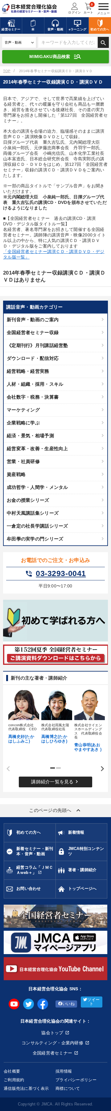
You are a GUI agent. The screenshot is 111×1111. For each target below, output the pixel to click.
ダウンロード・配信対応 (33, 358)
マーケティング (23, 409)
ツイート (93, 1002)
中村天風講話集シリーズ (33, 513)
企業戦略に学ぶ (23, 422)
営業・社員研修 (23, 461)
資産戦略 (16, 474)
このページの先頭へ (55, 810)
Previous (6, 769)
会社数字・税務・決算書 (33, 397)
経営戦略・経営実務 (28, 371)
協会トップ (52, 1032)
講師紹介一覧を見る (55, 781)
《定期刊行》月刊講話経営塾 (37, 345)
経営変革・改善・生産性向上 (37, 448)
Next (100, 769)
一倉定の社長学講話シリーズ (37, 525)
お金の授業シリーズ (28, 500)
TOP (6, 71)
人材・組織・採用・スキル (35, 384)
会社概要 (12, 1071)
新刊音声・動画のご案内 (33, 319)
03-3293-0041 (55, 574)
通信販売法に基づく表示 (26, 1088)
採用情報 (64, 1071)
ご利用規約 (14, 1080)
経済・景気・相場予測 (30, 435)
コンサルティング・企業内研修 (52, 1042)
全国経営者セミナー (52, 1053)
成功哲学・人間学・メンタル (37, 487)
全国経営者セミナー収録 (33, 332)
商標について (68, 1088)
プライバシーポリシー (76, 1080)
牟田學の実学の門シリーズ (35, 538)
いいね (68, 1004)
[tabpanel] (22, 716)
